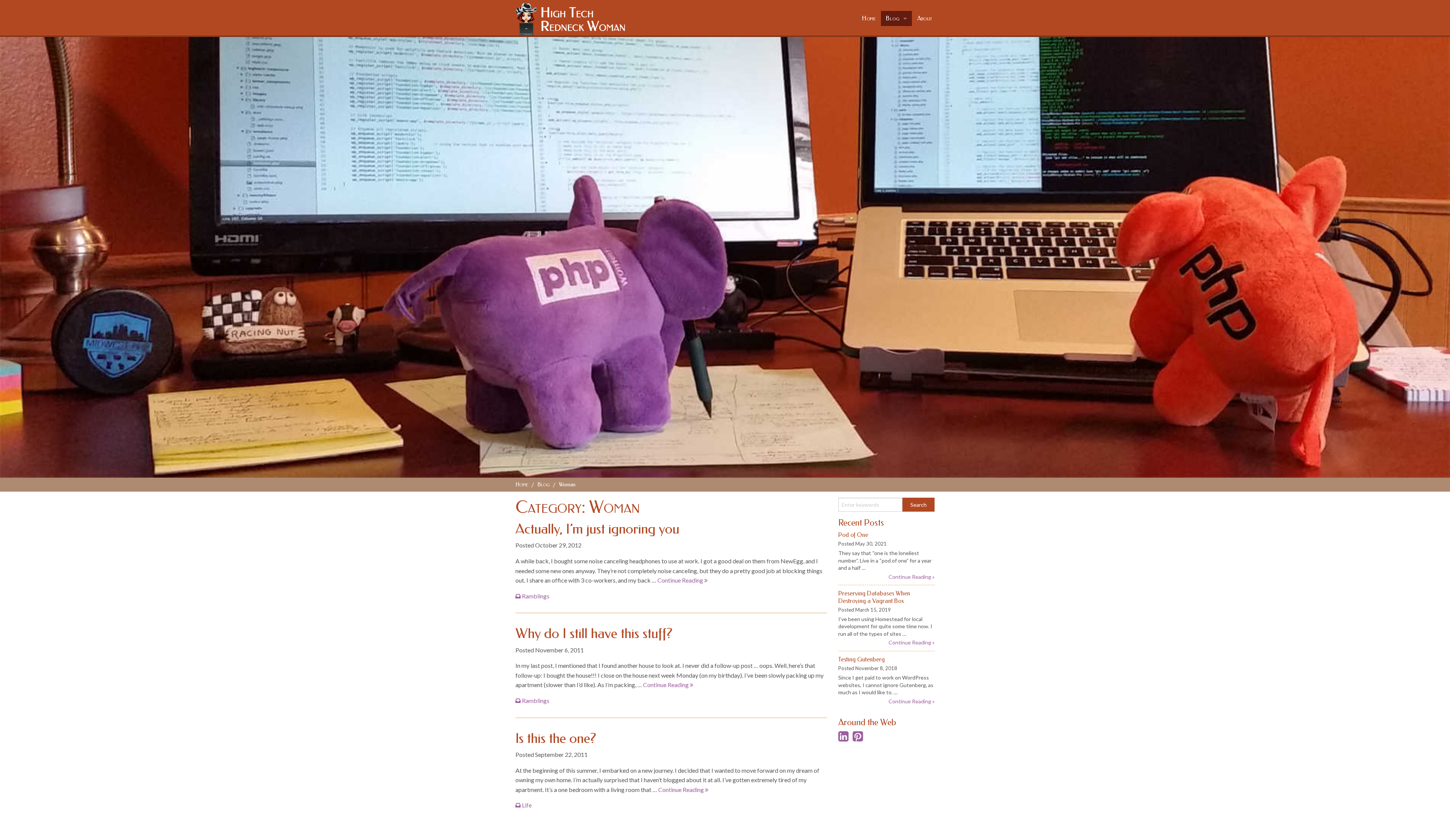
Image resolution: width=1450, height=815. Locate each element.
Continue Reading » (912, 577)
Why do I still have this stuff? (594, 633)
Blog (892, 18)
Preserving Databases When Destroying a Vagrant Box (874, 597)
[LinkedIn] (843, 738)
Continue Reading (680, 580)
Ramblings (535, 596)
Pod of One (853, 534)
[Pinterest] (858, 738)
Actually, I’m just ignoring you (597, 529)
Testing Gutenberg (861, 659)
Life (527, 805)
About (924, 18)
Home (869, 18)
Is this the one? (555, 738)
